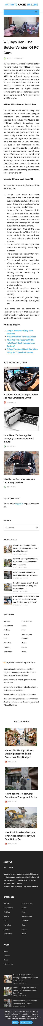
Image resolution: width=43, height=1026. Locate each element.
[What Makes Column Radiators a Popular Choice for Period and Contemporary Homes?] (8, 600)
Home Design (27, 634)
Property (7, 647)
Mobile (24, 643)
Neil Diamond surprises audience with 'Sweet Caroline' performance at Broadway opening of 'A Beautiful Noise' (21, 702)
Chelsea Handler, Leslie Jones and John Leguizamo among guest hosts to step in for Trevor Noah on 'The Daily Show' (20, 672)
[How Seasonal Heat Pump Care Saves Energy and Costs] (8, 575)
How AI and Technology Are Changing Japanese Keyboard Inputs (19, 438)
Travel (24, 651)
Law (5, 639)
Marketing (7, 643)
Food (23, 630)
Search (37, 528)
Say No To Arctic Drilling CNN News (20, 663)
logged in (19, 504)
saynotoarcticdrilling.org (28, 874)
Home (6, 960)
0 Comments (23, 554)
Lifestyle (25, 639)
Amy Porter (11, 402)
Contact (7, 956)
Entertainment (27, 621)
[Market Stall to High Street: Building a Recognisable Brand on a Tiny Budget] (8, 549)
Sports (24, 647)
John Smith (11, 446)
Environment (8, 626)
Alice (9, 58)
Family (24, 626)
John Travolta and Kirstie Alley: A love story (20, 695)
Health (6, 634)
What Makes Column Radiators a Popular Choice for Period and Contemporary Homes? (26, 599)
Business (7, 621)
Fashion (7, 630)
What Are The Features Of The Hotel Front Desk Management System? (21, 343)
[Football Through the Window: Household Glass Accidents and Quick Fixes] (8, 563)
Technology (18, 58)
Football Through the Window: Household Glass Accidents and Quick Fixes (25, 562)
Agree (15, 1022)
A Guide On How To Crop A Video (21, 337)
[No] (40, 1017)
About (6, 951)
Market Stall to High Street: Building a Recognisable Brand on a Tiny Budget (26, 548)
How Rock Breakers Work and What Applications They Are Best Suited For (25, 586)
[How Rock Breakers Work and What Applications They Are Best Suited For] (8, 587)
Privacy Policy (9, 964)
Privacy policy (26, 1022)
